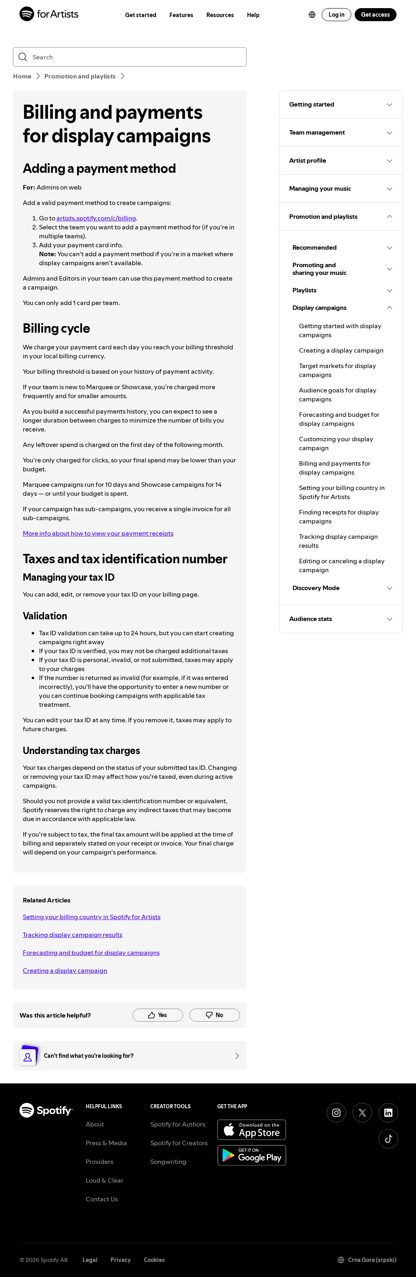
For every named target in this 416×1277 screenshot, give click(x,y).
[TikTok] (388, 1138)
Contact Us (102, 1198)
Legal (90, 1260)
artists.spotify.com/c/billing (96, 218)
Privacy (120, 1260)
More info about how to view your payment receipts (98, 533)
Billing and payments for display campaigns (334, 468)
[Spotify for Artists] (49, 15)
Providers (99, 1161)
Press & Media (106, 1142)
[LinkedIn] (388, 1112)
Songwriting (168, 1161)
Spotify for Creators (179, 1142)
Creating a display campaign (65, 970)
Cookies (154, 1260)
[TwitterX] (362, 1112)
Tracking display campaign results (72, 934)
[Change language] (312, 14)
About (95, 1124)
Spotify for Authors (177, 1124)
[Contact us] (234, 1056)
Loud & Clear (105, 1180)
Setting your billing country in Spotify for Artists (91, 916)
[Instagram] (336, 1112)
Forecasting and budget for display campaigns (91, 952)
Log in (336, 15)
